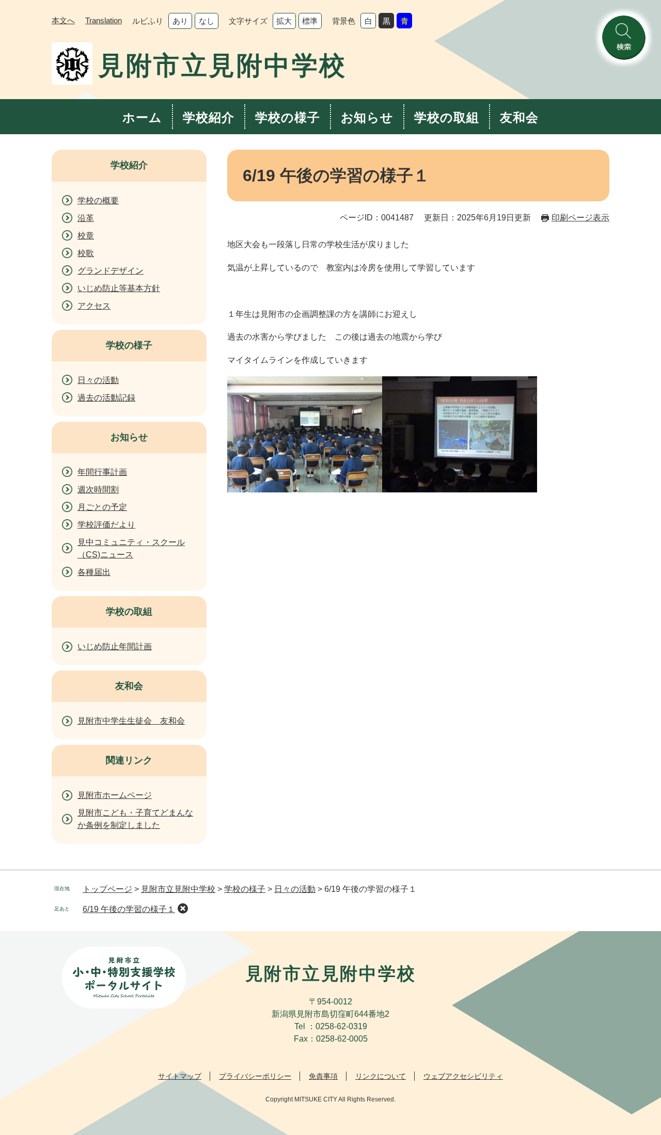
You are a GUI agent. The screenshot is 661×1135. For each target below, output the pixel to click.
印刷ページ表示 (580, 217)
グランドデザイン (110, 270)
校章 (85, 235)
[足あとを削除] (183, 908)
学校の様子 (287, 117)
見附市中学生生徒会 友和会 (131, 720)
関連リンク (129, 760)
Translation (103, 20)
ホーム (142, 117)
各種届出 (94, 572)
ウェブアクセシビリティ (463, 1076)
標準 (310, 21)
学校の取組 (446, 117)
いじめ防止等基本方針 (118, 288)
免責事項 (323, 1076)
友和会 (519, 117)
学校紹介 (208, 117)
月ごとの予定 (102, 507)
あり (180, 21)
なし (206, 21)
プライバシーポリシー (255, 1076)
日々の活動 (98, 380)
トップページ (107, 889)
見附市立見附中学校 (178, 889)
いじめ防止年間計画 (114, 646)
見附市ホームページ (114, 795)
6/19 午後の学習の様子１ (129, 909)
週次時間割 (98, 489)
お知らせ (367, 117)
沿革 (85, 218)
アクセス (94, 305)
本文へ (63, 20)
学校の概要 (98, 200)
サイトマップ (179, 1076)
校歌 (85, 253)
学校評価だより (106, 524)
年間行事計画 (102, 472)
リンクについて (380, 1076)
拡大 (284, 21)
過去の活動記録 (106, 397)
